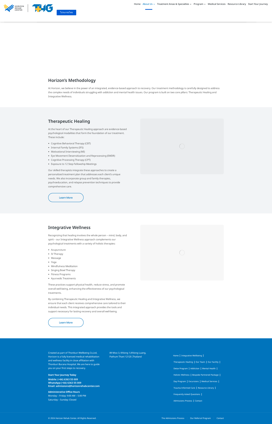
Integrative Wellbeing (191, 355)
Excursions (194, 381)
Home (176, 355)
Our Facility (213, 362)
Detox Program (181, 368)
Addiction (194, 368)
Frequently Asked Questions (187, 394)
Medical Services (209, 381)
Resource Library (206, 387)
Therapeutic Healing (183, 362)
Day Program (180, 381)
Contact (198, 400)
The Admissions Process (173, 418)
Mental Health (209, 368)
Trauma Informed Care (184, 387)
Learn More (66, 197)
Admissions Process (183, 400)
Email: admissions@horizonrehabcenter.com (74, 386)
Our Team (200, 362)
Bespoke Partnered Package (205, 374)
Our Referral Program (200, 418)
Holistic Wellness (182, 374)
